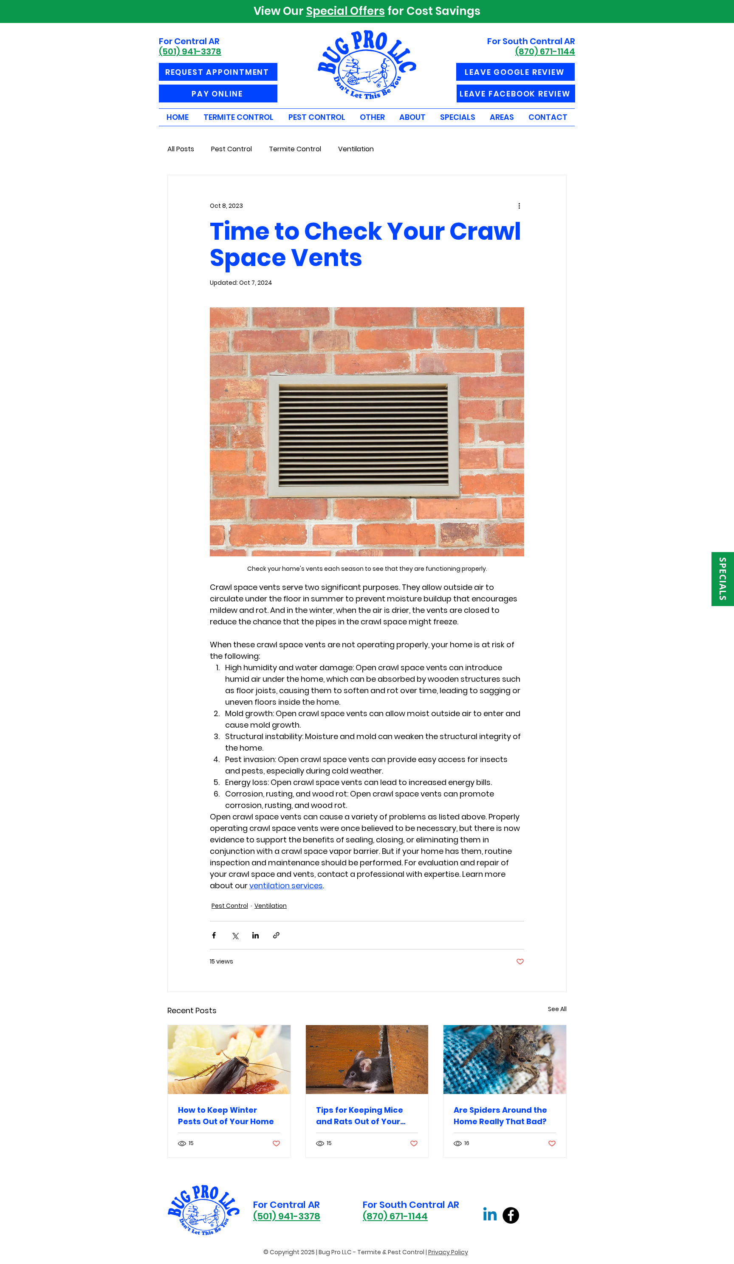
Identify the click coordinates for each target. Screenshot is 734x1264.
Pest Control (231, 149)
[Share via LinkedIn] (255, 935)
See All (557, 1009)
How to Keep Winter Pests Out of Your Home (226, 1116)
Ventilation (356, 149)
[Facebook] (511, 1215)
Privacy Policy (448, 1252)
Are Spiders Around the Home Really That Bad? (500, 1116)
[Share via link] (276, 935)
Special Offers (345, 11)
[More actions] (519, 206)
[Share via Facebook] (214, 935)
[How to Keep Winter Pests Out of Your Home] (229, 1059)
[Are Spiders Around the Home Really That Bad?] (504, 1059)
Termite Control (295, 149)
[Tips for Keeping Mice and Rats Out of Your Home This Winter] (367, 1059)
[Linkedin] (490, 1215)
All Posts (180, 149)
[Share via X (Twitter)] (235, 935)
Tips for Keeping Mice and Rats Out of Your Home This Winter (359, 1116)
